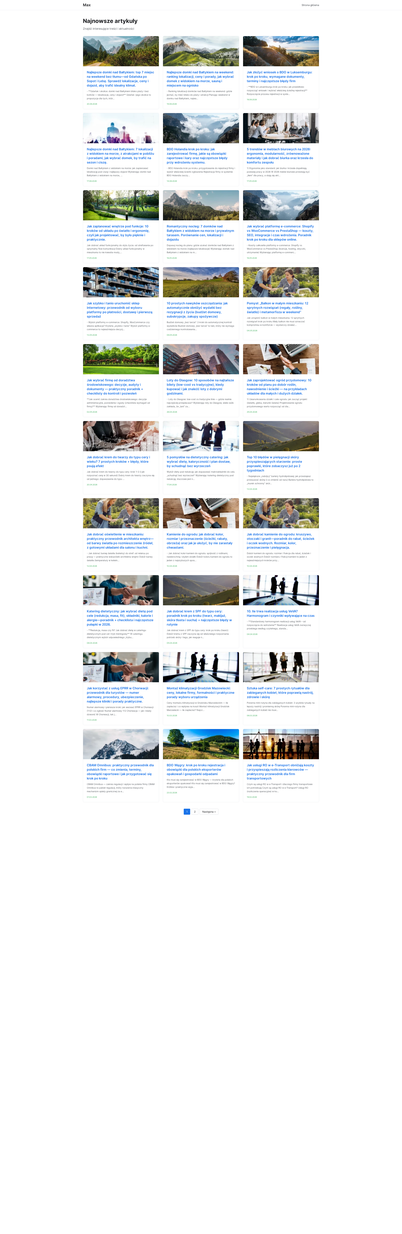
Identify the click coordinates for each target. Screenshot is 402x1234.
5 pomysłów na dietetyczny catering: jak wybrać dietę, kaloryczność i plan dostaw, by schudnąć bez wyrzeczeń (199, 461)
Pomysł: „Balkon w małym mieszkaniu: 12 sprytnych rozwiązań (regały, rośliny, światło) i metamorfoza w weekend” (277, 307)
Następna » (209, 811)
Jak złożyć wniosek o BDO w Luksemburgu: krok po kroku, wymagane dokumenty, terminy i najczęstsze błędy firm (279, 76)
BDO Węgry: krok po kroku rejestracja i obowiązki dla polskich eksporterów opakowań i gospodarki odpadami (196, 769)
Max (87, 5)
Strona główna (310, 5)
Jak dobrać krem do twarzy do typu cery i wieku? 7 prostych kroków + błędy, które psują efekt (118, 461)
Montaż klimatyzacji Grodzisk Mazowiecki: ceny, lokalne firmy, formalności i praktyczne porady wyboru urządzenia (200, 692)
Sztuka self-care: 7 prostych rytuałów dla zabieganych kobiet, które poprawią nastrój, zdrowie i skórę (280, 692)
